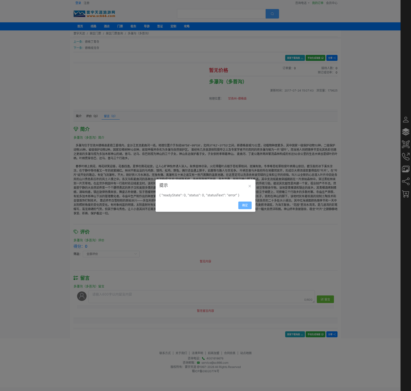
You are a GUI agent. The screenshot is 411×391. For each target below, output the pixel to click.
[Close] (250, 186)
